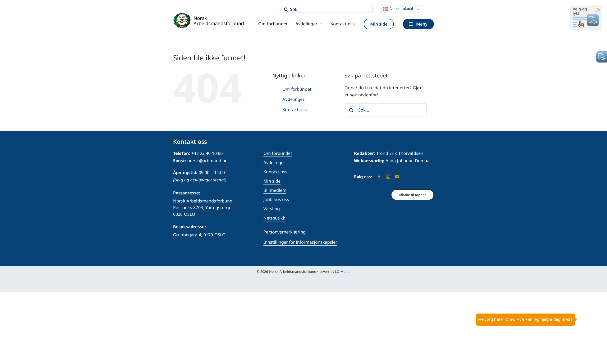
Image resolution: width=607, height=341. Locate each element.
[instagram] (388, 177)
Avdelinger (293, 99)
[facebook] (379, 177)
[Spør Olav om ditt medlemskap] (596, 323)
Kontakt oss (294, 109)
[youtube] (397, 177)
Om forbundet (297, 89)
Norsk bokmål (400, 9)
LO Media (342, 271)
